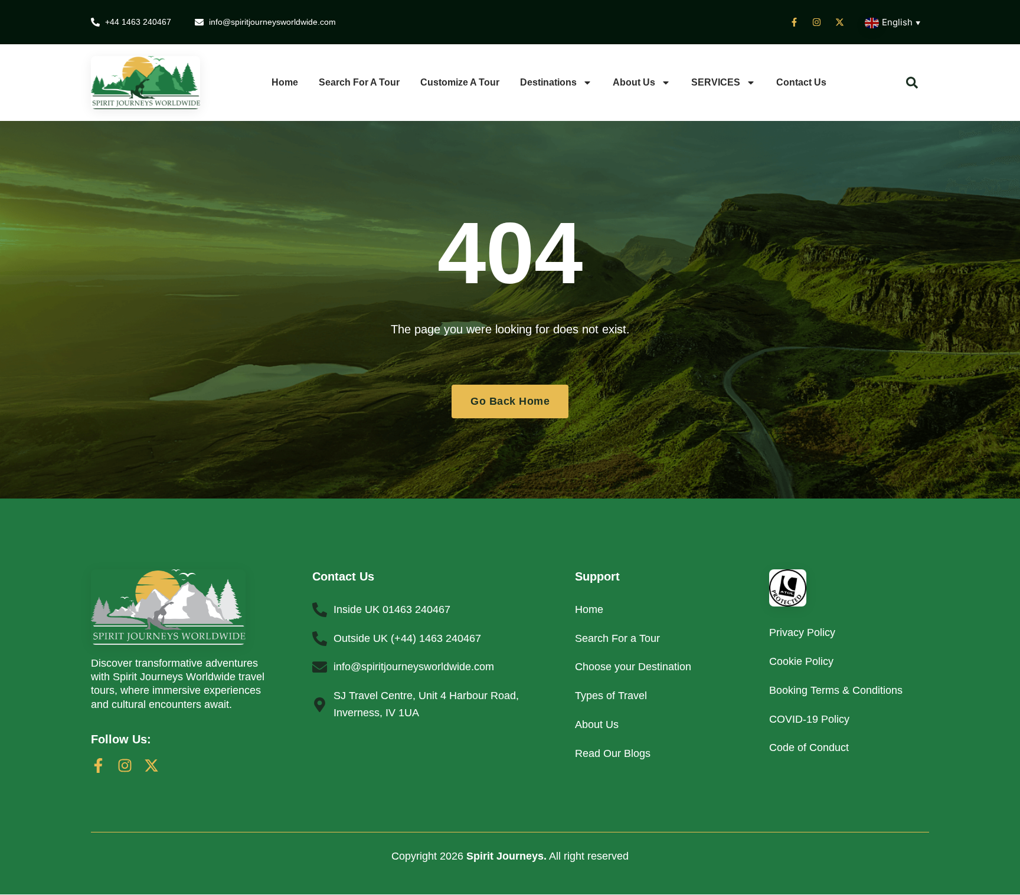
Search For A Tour (359, 82)
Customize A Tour (459, 82)
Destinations (548, 82)
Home (285, 82)
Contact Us (801, 82)
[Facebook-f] (98, 765)
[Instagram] (124, 765)
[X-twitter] (151, 765)
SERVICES (715, 82)
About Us (634, 82)
